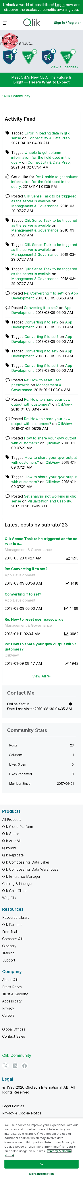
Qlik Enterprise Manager (21, 876)
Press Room (12, 987)
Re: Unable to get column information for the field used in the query (44, 182)
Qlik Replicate (13, 855)
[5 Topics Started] (49, 57)
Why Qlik (9, 898)
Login (60, 4)
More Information (41, 1173)
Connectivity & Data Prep (49, 138)
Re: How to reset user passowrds (34, 619)
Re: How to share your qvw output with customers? (41, 646)
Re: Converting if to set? (44, 293)
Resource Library (15, 917)
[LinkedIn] (15, 1065)
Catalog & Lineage (17, 883)
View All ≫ (41, 676)
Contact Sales (13, 1036)
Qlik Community (17, 96)
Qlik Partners (12, 924)
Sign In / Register (67, 22)
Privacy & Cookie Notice (22, 1113)
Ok (41, 1164)
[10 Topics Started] (10, 57)
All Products (11, 819)
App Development (20, 575)
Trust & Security (15, 994)
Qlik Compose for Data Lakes (26, 862)
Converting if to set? (41, 307)
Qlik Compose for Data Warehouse (30, 869)
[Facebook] (24, 1065)
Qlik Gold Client (14, 890)
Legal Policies (13, 1106)
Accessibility (12, 1001)
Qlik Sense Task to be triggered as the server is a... (41, 541)
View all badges (63, 67)
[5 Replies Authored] (68, 57)
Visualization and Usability (49, 501)
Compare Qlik (13, 939)
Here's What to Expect (49, 82)
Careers (8, 1015)
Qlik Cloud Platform (17, 826)
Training (8, 953)
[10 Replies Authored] (29, 57)
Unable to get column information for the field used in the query (41, 157)
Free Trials (10, 931)
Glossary (9, 946)
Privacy (8, 1008)
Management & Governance (34, 206)
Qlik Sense (10, 833)
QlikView (65, 404)
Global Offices (13, 1029)
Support (8, 960)
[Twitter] (5, 1065)
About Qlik (10, 980)
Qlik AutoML (12, 841)
